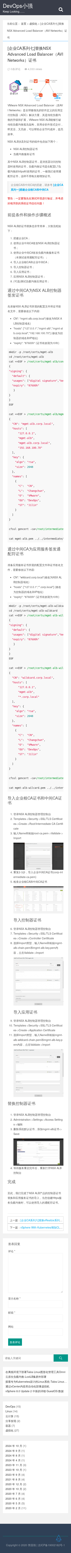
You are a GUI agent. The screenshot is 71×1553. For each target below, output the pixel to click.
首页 (23, 23)
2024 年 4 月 (13, 1460)
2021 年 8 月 (13, 1479)
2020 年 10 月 (13, 1489)
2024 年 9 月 (13, 1451)
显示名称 (14, 1298)
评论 (11, 1251)
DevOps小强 (18, 5)
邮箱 (11, 1312)
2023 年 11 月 (13, 1465)
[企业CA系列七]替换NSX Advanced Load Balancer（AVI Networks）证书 (35, 54)
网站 (10, 1326)
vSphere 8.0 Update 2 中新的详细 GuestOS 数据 (34, 1391)
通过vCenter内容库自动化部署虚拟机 (27, 1386)
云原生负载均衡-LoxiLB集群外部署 (25, 1377)
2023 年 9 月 (13, 1474)
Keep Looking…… (14, 11)
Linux (8, 1411)
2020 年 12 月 (13, 1484)
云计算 (9, 1416)
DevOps (10, 1406)
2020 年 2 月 (13, 1508)
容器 (8, 1425)
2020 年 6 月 (13, 1498)
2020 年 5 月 (13, 1503)
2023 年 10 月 (13, 1470)
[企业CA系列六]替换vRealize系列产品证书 (45, 1220)
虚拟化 (33, 23)
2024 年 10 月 (13, 1446)
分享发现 (10, 1421)
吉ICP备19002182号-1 (51, 1545)
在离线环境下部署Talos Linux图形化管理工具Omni (35, 1372)
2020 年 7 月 (13, 1493)
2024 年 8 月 (13, 1455)
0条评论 (15, 69)
